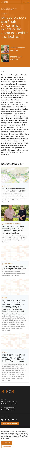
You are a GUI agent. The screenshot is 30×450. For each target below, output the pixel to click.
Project (5, 13)
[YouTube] (13, 420)
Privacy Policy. (9, 438)
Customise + (7, 446)
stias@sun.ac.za (10, 410)
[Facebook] (2, 420)
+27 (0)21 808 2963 (9, 408)
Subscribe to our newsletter (10, 423)
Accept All (7, 443)
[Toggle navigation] (28, 2)
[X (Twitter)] (17, 420)
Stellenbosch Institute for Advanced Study (9, 9)
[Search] (24, 2)
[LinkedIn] (9, 420)
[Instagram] (6, 420)
